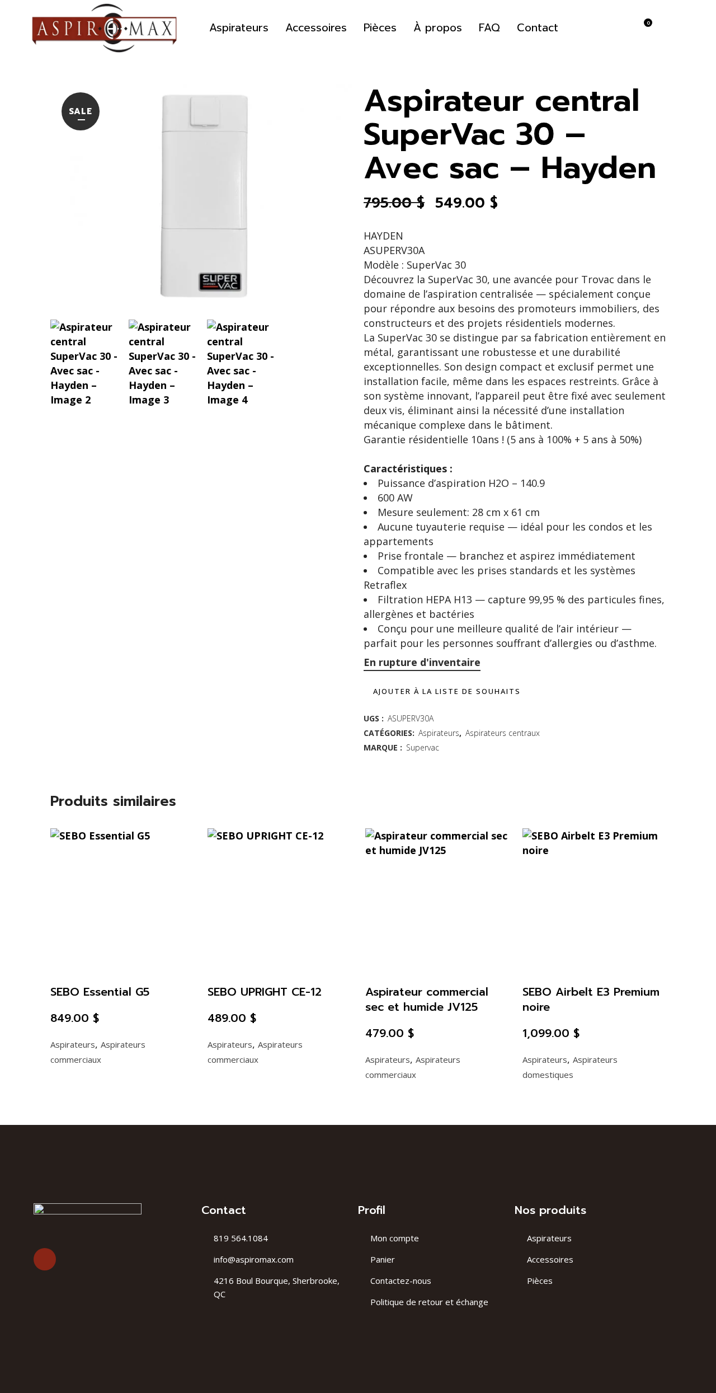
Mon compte (394, 1238)
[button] (442, 691)
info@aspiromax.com (254, 1259)
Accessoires (550, 1259)
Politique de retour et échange (429, 1301)
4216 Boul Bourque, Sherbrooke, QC (277, 1287)
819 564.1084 (241, 1238)
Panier (382, 1259)
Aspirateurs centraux (502, 733)
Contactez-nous (400, 1280)
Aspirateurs (438, 733)
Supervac (422, 747)
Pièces (540, 1280)
